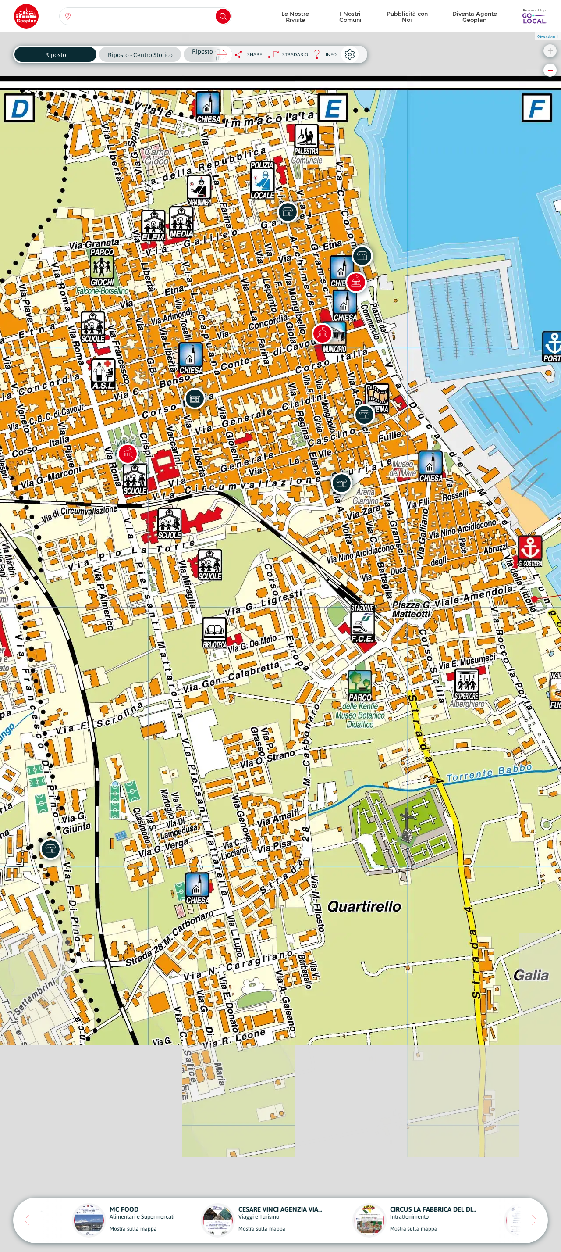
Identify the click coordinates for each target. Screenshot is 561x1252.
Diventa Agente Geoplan (474, 16)
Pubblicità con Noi (407, 16)
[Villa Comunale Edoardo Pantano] (127, 453)
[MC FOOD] (287, 212)
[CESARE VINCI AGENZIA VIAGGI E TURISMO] (194, 398)
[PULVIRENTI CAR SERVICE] (50, 848)
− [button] (550, 69)
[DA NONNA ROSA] (362, 255)
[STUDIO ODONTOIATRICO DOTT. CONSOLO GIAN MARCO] (341, 483)
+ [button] (550, 50)
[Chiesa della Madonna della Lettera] (356, 282)
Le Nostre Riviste (295, 16)
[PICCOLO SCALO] (364, 414)
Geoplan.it (548, 35)
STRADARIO (295, 54)
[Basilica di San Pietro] (322, 333)
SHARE (254, 54)
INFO (322, 56)
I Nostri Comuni (350, 16)
